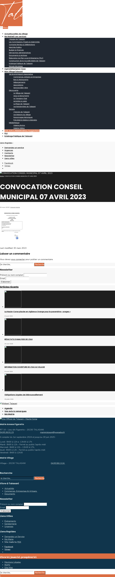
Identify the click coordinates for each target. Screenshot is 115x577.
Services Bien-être (20, 88)
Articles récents (9, 286)
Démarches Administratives (20, 53)
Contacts (8, 153)
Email (2, 278)
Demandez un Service (14, 536)
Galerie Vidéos (19, 128)
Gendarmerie (10, 523)
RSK (19, 542)
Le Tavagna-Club (20, 98)
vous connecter (18, 259)
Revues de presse (16, 66)
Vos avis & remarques (15, 411)
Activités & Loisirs (20, 101)
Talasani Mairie (15, 207)
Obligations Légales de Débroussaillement (23, 395)
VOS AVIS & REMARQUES (22, 131)
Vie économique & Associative (21, 74)
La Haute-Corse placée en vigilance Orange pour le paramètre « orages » (37, 311)
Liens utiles (9, 158)
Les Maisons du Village (22, 115)
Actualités (9, 488)
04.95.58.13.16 (58, 463)
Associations (18, 85)
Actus (16, 34)
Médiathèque (14, 123)
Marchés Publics (15, 47)
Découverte (13, 90)
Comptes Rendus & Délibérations (22, 45)
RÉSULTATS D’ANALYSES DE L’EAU (18, 339)
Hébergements (19, 82)
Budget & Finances (16, 50)
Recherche (39, 264)
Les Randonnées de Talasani (24, 106)
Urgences (8, 150)
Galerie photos (19, 125)
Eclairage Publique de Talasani (21, 63)
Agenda (15, 69)
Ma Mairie (15, 36)
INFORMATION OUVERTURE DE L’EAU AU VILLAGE (24, 367)
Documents (9, 494)
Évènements (10, 521)
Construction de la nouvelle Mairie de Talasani (27, 61)
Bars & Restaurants (20, 80)
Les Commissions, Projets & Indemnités (24, 42)
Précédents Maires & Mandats (25, 120)
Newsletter (9, 156)
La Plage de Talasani (21, 104)
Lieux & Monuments (21, 96)
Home (2, 176)
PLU (6, 133)
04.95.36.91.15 (7, 432)
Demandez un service (14, 148)
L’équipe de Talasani (17, 39)
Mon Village (13, 71)
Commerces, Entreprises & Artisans (20, 491)
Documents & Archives (18, 55)
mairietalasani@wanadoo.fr (52, 432)
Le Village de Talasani (21, 93)
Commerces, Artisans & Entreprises (27, 77)
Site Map (8, 567)
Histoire (12, 109)
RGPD (7, 565)
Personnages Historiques (23, 117)
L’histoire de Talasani (21, 112)
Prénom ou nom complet (11, 275)
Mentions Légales (12, 562)
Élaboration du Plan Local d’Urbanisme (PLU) (26, 58)
